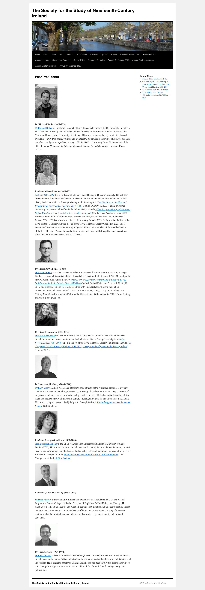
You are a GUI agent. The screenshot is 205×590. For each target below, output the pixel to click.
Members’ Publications (130, 54)
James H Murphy (43, 499)
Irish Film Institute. (62, 458)
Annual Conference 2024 (143, 60)
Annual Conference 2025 (46, 65)
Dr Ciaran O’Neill (43, 272)
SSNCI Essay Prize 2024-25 (152, 92)
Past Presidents (150, 54)
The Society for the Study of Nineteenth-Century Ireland (83, 13)
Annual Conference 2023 (118, 60)
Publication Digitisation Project (103, 54)
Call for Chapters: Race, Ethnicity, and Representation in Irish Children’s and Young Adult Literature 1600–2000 (155, 84)
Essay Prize (79, 60)
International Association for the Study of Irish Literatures (91, 454)
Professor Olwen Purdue (46, 194)
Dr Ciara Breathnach (45, 335)
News (53, 54)
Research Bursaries (96, 60)
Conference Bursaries (61, 60)
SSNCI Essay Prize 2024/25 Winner (155, 89)
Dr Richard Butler (43, 127)
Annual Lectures (42, 60)
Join (61, 54)
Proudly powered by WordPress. (154, 583)
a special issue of (59, 286)
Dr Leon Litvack (43, 555)
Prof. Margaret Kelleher (46, 443)
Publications (82, 54)
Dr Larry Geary (42, 387)
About (45, 54)
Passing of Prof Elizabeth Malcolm (154, 79)
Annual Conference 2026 (70, 65)
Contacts (70, 54)
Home (37, 54)
